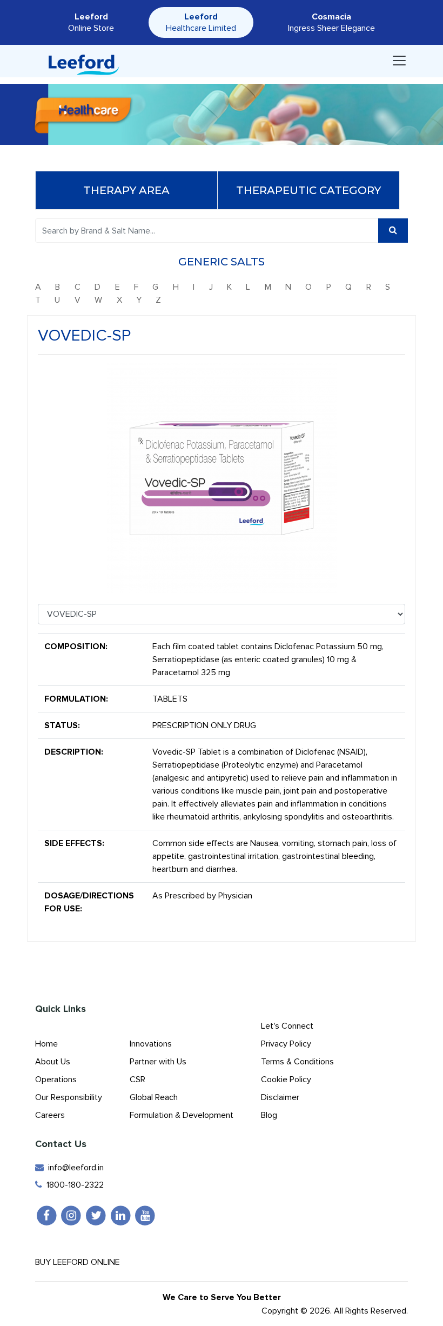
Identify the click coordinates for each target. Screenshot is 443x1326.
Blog (269, 1115)
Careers (50, 1115)
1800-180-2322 (73, 1185)
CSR (137, 1079)
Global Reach (154, 1097)
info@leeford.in (74, 1167)
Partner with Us (158, 1061)
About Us (52, 1061)
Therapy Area (126, 190)
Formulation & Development (181, 1115)
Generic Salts (221, 261)
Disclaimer (280, 1097)
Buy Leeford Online (80, 1262)
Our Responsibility (68, 1097)
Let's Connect (287, 1026)
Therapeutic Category (308, 190)
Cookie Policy (286, 1079)
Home (46, 1043)
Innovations (151, 1043)
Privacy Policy (286, 1043)
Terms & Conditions (297, 1061)
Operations (56, 1079)
